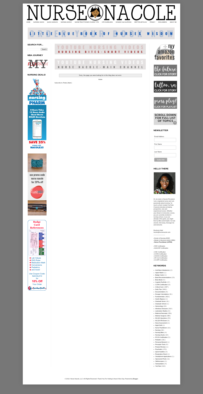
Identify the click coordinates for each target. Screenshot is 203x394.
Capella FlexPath (161, 282)
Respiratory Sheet (161, 354)
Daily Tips (158, 289)
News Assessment (161, 323)
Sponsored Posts (161, 359)
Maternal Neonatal (161, 313)
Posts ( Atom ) (67, 83)
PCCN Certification (161, 337)
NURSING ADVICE (66, 22)
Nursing (158, 330)
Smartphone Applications (163, 356)
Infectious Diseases (161, 308)
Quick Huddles (160, 352)
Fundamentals (160, 296)
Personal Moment (161, 342)
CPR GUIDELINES (107, 22)
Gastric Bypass (160, 299)
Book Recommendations (163, 277)
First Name (158, 144)
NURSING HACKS (38, 22)
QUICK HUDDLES (52, 22)
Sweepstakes (159, 364)
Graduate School (160, 304)
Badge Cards (159, 275)
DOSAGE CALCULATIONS (123, 22)
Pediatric (158, 340)
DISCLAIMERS (162, 22)
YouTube (158, 366)
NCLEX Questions (161, 318)
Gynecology (159, 306)
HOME (28, 22)
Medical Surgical (160, 316)
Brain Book (159, 280)
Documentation (160, 292)
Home (100, 79)
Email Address (159, 136)
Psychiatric (159, 349)
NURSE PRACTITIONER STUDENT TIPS (87, 22)
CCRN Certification (161, 285)
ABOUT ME (173, 22)
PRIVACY (152, 22)
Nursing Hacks (160, 335)
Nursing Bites (159, 332)
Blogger (135, 379)
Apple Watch (159, 273)
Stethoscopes (159, 361)
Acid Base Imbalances (162, 270)
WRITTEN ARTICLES (140, 22)
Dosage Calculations (162, 294)
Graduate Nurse (160, 301)
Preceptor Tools (160, 344)
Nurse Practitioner (161, 328)
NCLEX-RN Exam (161, 320)
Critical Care (159, 287)
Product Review (160, 347)
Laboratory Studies (161, 311)
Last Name (158, 152)
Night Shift (158, 325)
